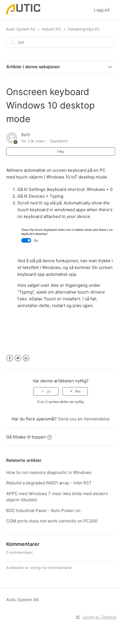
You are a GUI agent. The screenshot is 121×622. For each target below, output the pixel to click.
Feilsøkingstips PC (84, 29)
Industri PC (51, 29)
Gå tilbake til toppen (26, 437)
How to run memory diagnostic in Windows (48, 472)
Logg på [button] (101, 9)
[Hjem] (23, 13)
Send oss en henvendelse (84, 419)
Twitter (17, 358)
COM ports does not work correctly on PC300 (51, 521)
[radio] (46, 391)
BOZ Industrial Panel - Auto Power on (43, 510)
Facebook (9, 358)
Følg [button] (60, 151)
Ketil (25, 134)
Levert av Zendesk (99, 617)
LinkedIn (26, 358)
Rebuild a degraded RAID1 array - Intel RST (49, 483)
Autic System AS (20, 29)
